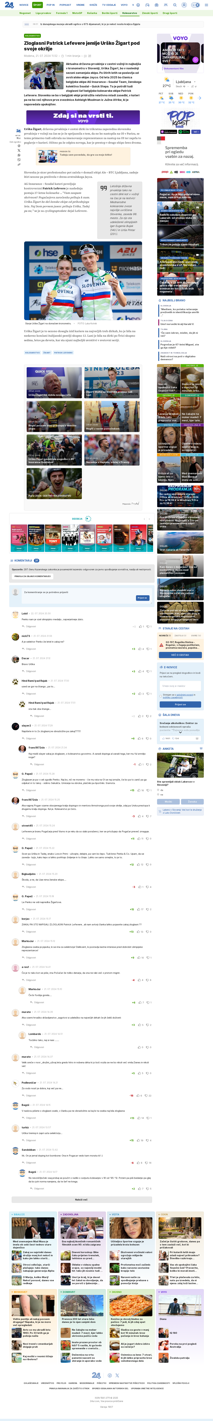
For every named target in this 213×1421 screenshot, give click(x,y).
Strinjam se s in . (179, 696)
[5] (53, 538)
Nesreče (165, 635)
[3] (19, 538)
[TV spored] (156, 5)
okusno (117, 1292)
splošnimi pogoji (185, 694)
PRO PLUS (61, 1383)
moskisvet (20, 1292)
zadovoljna (70, 1214)
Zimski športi (150, 13)
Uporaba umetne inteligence (147, 1388)
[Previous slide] (144, 519)
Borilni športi (109, 13)
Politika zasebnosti (158, 1383)
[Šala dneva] (196, 738)
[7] (87, 538)
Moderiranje (87, 1383)
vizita (115, 1214)
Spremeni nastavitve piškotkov (127, 1383)
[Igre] (147, 5)
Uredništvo (47, 1383)
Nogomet (25, 13)
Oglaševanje (31, 1383)
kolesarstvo (32, 353)
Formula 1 (61, 13)
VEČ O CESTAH (180, 654)
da (161, 790)
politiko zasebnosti (173, 697)
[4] (36, 538)
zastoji (180, 635)
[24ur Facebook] (110, 1375)
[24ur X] (117, 1375)
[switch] (195, 4)
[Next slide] (149, 519)
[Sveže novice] (26, 24)
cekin (164, 1214)
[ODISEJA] (81, 518)
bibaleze (19, 1214)
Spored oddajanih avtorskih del (110, 1388)
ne (161, 794)
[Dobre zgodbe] (138, 5)
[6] (70, 538)
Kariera (73, 1383)
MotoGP (77, 13)
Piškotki (101, 1383)
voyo (164, 1292)
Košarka (92, 13)
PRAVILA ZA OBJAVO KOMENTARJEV (33, 576)
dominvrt (69, 1292)
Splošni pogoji (180, 1383)
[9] (121, 538)
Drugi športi (170, 13)
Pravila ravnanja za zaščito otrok (69, 1388)
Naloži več (81, 1199)
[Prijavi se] (184, 5)
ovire (196, 635)
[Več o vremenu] (199, 98)
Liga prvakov (43, 13)
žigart (47, 353)
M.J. (19, 138)
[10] (138, 538)
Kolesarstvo (129, 13)
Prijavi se (142, 598)
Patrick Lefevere (63, 353)
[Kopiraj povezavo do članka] (19, 164)
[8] (104, 538)
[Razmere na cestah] (165, 5)
